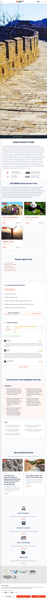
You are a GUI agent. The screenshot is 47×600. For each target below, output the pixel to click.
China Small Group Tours (9, 267)
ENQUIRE (23, 519)
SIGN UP (23, 563)
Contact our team (37, 313)
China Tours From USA (9, 269)
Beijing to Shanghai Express (10, 217)
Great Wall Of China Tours (10, 270)
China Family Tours (8, 263)
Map (8, 219)
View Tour (18, 222)
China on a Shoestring (32, 217)
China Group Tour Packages (10, 264)
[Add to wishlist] (21, 204)
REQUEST (23, 534)
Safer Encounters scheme (28, 136)
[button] (23, 343)
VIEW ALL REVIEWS (23, 366)
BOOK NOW (23, 548)
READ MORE (6, 493)
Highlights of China (8, 241)
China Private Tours (8, 266)
